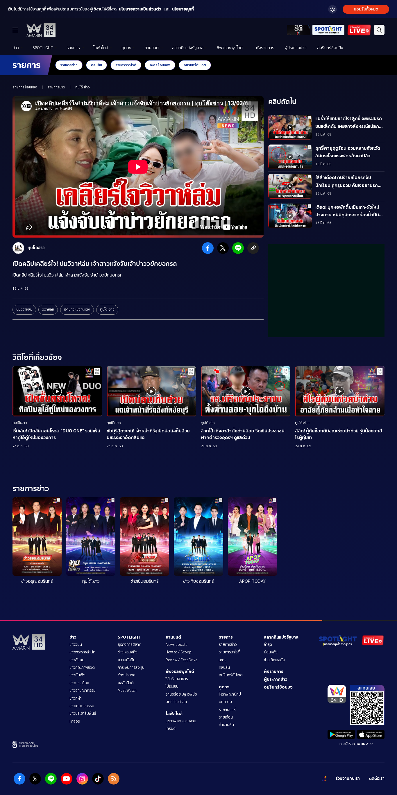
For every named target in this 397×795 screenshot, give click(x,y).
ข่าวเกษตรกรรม (81, 706)
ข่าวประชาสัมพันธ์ (82, 713)
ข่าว (15, 48)
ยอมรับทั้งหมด (366, 9)
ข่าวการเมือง (79, 683)
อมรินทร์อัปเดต (195, 65)
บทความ (225, 702)
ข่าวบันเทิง (77, 675)
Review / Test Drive (181, 660)
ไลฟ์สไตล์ (100, 48)
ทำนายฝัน (226, 725)
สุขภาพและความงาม (181, 721)
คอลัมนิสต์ (126, 683)
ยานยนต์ (152, 48)
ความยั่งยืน (126, 660)
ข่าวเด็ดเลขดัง (274, 660)
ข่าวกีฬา (75, 698)
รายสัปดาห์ (227, 709)
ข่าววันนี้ (75, 644)
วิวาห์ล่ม (48, 309)
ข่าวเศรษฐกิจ (127, 652)
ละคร (222, 660)
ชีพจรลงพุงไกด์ (230, 48)
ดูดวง (126, 48)
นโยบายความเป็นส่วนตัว (140, 9)
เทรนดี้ (171, 728)
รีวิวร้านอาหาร (177, 679)
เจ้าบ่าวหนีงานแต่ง (77, 309)
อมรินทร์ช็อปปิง (330, 48)
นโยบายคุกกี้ (183, 9)
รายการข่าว (69, 65)
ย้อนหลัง (271, 652)
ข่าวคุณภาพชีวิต (82, 667)
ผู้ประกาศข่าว (296, 48)
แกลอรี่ (74, 721)
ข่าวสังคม (76, 660)
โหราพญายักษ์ (230, 694)
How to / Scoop (179, 652)
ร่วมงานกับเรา (348, 778)
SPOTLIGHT (43, 48)
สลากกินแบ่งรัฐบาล (187, 48)
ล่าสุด (268, 644)
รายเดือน (226, 717)
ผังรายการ (265, 48)
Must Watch (127, 690)
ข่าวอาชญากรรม (82, 690)
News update (176, 644)
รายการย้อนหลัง (24, 87)
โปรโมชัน (172, 686)
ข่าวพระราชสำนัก (82, 652)
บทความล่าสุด (176, 702)
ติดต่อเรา (377, 778)
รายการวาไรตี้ (125, 65)
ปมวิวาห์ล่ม (24, 309)
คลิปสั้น (96, 65)
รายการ (73, 48)
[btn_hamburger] (15, 30)
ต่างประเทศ (126, 675)
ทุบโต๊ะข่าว (82, 87)
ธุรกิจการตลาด (129, 644)
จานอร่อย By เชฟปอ (181, 694)
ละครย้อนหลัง (160, 65)
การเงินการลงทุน (131, 667)
